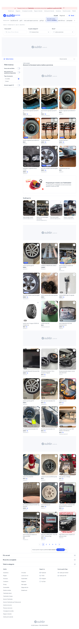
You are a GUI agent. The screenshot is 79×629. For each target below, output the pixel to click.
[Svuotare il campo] (72, 32)
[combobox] (17, 32)
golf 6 (21, 20)
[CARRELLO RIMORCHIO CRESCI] (49, 257)
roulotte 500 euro (61, 20)
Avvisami (61, 549)
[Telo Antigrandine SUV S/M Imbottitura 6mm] (67, 315)
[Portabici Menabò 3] (49, 131)
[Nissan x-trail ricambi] (70, 209)
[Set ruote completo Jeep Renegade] (49, 160)
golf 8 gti (42, 20)
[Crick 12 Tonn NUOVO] (31, 467)
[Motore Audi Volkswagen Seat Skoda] (43, 210)
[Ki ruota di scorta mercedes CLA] (31, 420)
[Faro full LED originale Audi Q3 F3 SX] (31, 102)
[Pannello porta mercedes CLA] (49, 420)
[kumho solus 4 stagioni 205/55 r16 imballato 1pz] (31, 315)
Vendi (72, 15)
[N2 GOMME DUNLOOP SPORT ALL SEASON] (31, 496)
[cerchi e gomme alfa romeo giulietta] (49, 286)
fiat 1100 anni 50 (14, 20)
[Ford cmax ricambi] (56, 209)
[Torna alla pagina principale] (12, 15)
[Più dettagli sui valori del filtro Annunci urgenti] (13, 85)
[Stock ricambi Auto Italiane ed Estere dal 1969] (67, 257)
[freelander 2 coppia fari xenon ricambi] (31, 160)
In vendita (7, 78)
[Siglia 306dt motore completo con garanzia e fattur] (67, 526)
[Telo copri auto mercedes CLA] (49, 391)
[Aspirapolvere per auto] (67, 160)
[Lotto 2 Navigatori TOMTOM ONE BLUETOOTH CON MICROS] (67, 496)
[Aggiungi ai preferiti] (38, 90)
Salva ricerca (9, 59)
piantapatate (69, 20)
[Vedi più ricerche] (74, 20)
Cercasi (7, 81)
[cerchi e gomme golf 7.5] (31, 257)
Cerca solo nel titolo (9, 68)
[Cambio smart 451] (49, 315)
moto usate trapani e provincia (31, 20)
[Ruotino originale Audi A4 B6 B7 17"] (67, 102)
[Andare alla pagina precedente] (39, 544)
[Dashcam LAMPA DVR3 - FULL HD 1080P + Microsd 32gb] (49, 526)
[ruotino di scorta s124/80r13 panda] (49, 467)
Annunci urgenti (8, 85)
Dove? (53, 28)
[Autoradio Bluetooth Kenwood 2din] (31, 363)
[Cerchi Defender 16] (49, 496)
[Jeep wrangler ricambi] (29, 209)
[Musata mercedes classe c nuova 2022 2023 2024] (67, 363)
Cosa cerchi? (7, 28)
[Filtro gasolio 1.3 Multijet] (67, 467)
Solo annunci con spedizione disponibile (10, 72)
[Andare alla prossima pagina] (59, 544)
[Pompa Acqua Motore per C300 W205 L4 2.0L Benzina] (67, 420)
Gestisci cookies (7, 590)
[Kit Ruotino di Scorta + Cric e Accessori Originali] (49, 363)
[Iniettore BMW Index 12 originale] (67, 286)
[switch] (18, 68)
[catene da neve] (67, 391)
